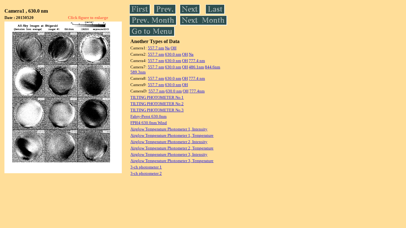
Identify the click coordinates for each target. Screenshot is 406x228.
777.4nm (197, 91)
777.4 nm (197, 60)
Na (167, 48)
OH (173, 48)
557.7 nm (156, 48)
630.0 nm (173, 54)
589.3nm (138, 72)
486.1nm (196, 67)
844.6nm (212, 67)
